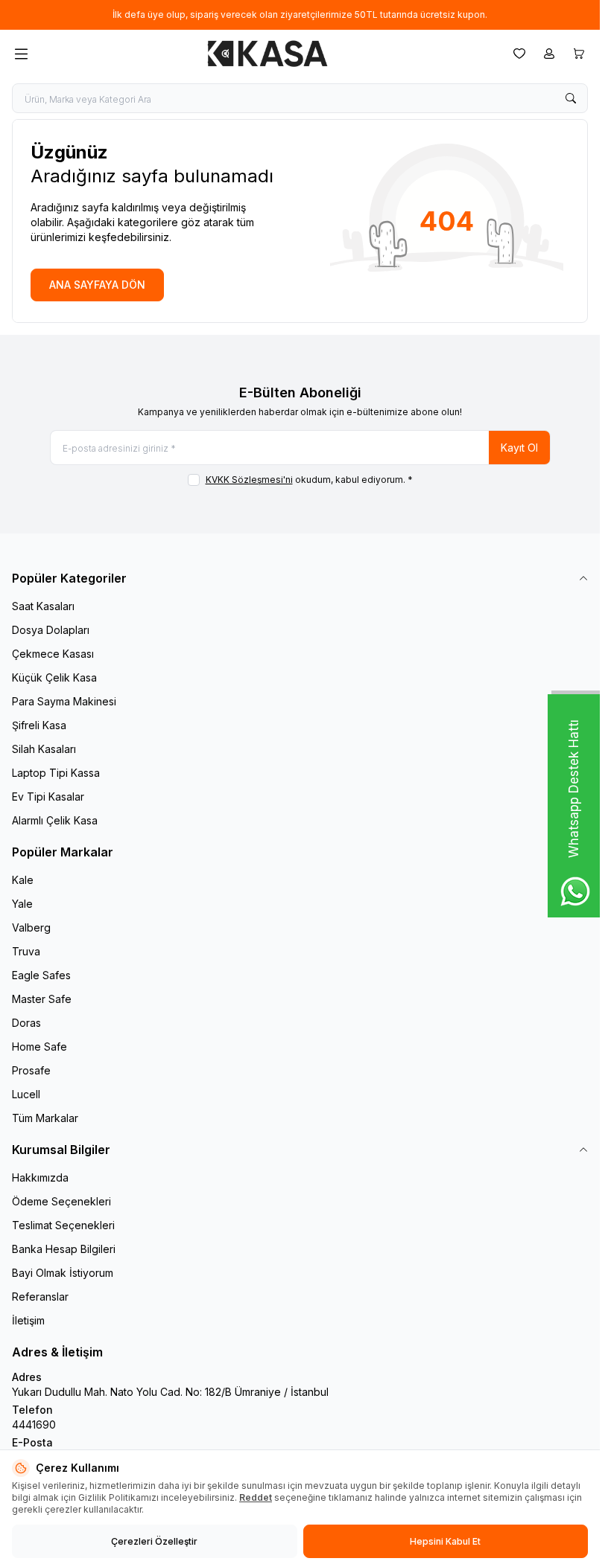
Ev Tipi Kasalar (48, 796)
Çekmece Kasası (53, 653)
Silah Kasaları (44, 749)
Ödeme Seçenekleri (61, 1201)
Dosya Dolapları (50, 630)
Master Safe (42, 999)
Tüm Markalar (45, 1118)
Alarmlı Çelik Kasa (55, 820)
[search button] (571, 98)
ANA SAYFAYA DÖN (97, 284)
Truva (26, 951)
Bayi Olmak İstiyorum (62, 1272)
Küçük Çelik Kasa (54, 677)
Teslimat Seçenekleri (63, 1225)
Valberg (31, 927)
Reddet (255, 1497)
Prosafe (31, 1070)
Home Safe (39, 1046)
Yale (22, 903)
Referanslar (40, 1296)
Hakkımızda (40, 1177)
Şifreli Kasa (39, 725)
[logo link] (267, 53)
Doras (26, 1022)
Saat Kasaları (43, 606)
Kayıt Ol (519, 447)
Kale (23, 880)
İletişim (28, 1320)
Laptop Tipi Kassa (56, 772)
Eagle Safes (41, 975)
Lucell (26, 1094)
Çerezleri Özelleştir (154, 1541)
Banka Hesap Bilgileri (63, 1249)
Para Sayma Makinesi (64, 701)
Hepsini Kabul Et (445, 1541)
